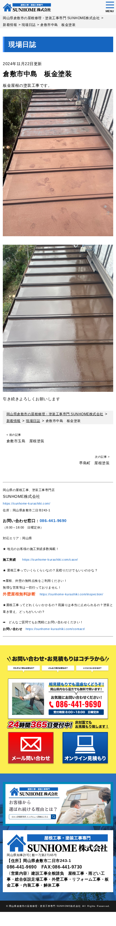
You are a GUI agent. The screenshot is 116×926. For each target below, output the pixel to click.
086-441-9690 (53, 520)
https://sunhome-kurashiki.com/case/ (50, 559)
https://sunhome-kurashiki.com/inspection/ (71, 594)
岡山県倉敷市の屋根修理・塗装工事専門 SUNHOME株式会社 (45, 906)
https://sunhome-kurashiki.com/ (26, 503)
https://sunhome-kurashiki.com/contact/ (55, 629)
